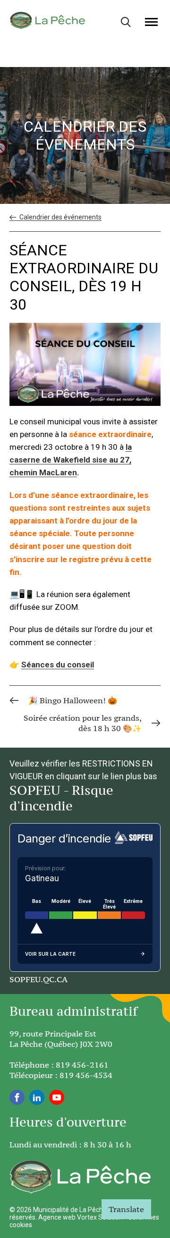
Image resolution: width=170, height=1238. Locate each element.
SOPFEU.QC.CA (38, 979)
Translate (126, 1209)
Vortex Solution (100, 1217)
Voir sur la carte (50, 954)
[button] (151, 21)
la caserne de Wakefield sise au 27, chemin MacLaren (70, 459)
